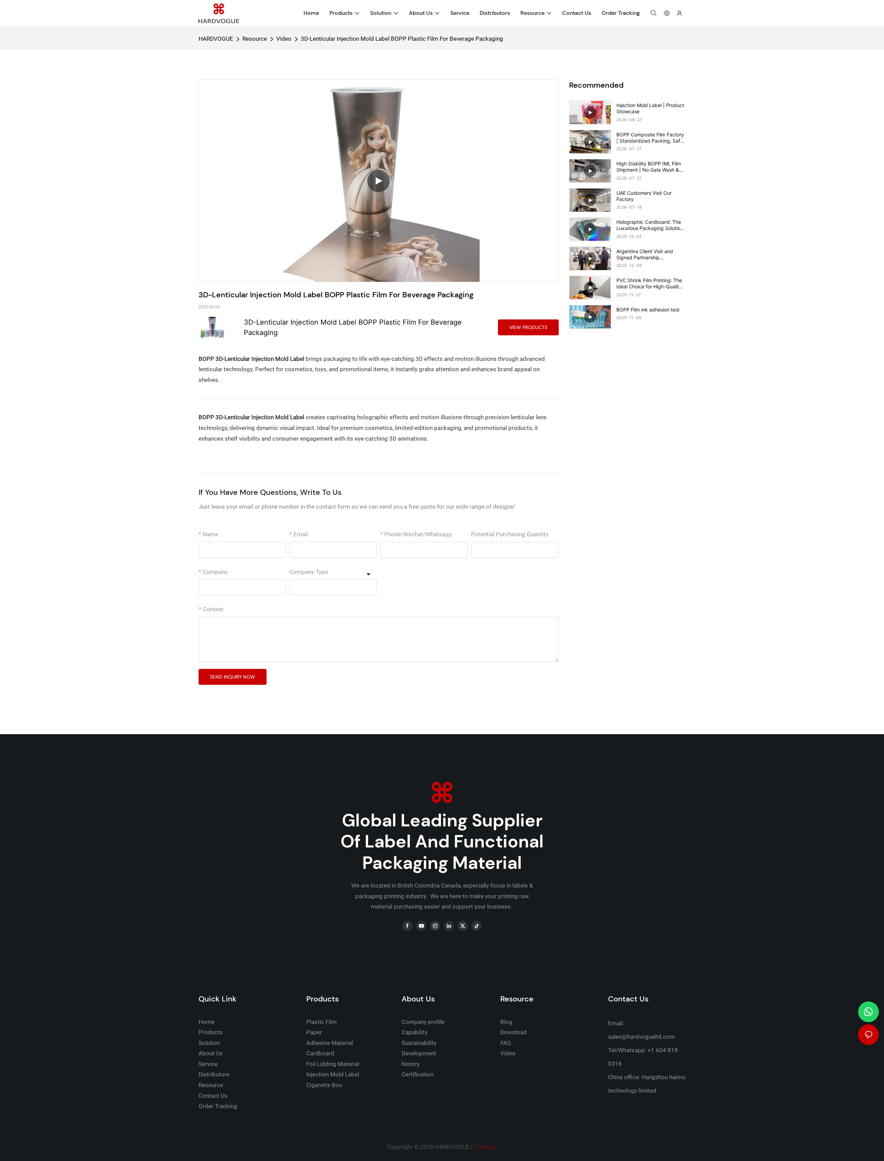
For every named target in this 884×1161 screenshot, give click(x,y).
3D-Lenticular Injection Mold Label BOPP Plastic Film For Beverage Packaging (402, 38)
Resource (254, 38)
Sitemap (485, 1146)
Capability (414, 1032)
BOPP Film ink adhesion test (648, 310)
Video (283, 38)
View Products (528, 327)
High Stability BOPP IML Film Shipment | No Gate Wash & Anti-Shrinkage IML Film (648, 167)
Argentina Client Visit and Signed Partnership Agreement (644, 254)
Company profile (423, 1021)
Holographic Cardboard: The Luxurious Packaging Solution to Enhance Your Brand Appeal (650, 225)
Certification (417, 1074)
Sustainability (419, 1042)
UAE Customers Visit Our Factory (644, 196)
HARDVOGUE (216, 38)
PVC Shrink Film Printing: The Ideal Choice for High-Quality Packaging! (649, 283)
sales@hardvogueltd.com (641, 1036)
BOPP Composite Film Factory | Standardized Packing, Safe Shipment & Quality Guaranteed (650, 138)
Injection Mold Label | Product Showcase (650, 108)
